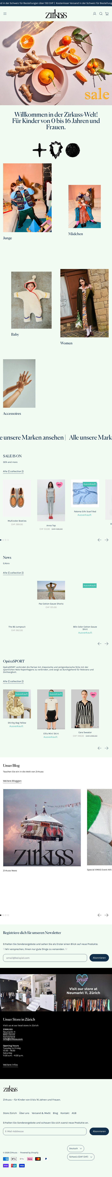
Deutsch (73, 1148)
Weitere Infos (10, 1064)
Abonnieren (99, 957)
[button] (101, 14)
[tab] (0, 540)
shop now (56, 94)
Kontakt (65, 1113)
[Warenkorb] (107, 14)
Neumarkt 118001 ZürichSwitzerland (9, 1034)
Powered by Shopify (29, 1152)
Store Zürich (10, 1113)
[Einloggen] (95, 14)
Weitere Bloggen (12, 780)
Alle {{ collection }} (13, 471)
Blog (55, 1113)
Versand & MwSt (41, 1113)
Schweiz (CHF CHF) (78, 1156)
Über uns (24, 1113)
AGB (74, 1113)
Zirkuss (13, 1152)
